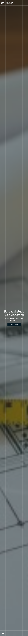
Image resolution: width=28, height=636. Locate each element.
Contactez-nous (14, 324)
